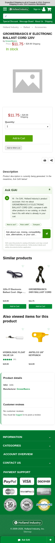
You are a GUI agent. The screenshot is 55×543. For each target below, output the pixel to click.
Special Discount (10, 21)
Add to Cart (14, 306)
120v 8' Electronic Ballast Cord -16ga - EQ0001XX (13, 291)
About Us (39, 21)
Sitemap (27, 531)
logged (19, 415)
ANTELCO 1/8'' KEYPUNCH (36, 353)
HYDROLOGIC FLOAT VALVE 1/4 (14, 353)
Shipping (48, 21)
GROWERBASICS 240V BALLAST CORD (40, 290)
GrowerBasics (23, 389)
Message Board (26, 21)
